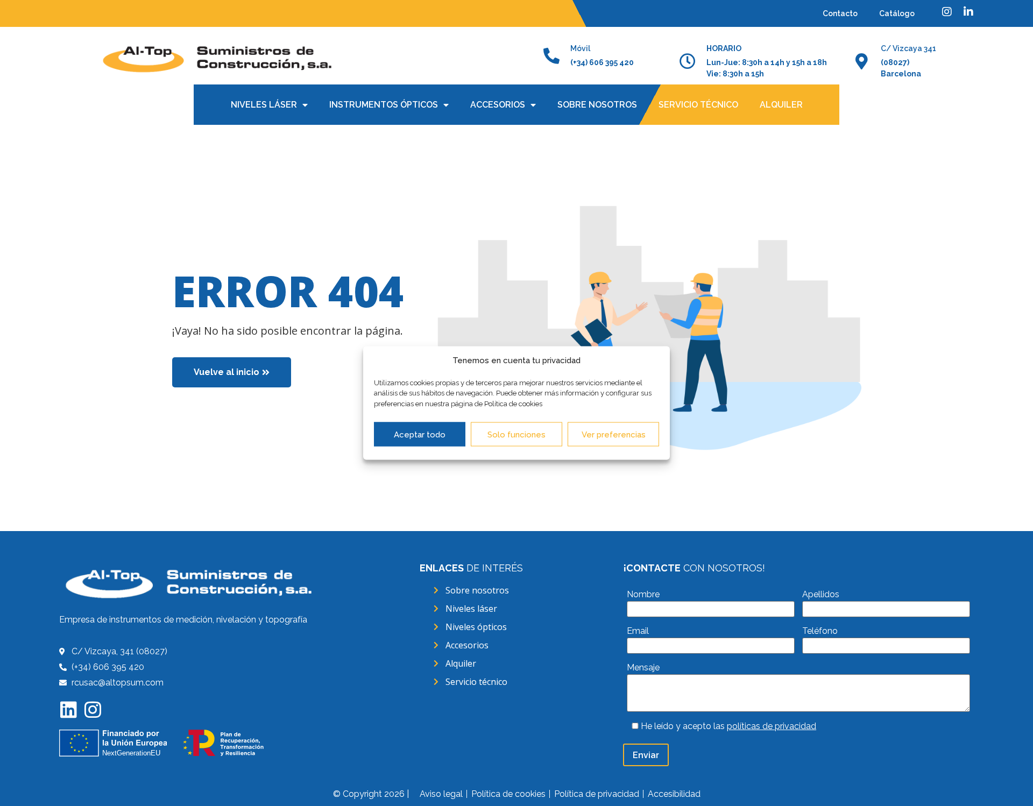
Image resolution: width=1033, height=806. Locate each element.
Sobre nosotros (597, 105)
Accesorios (497, 105)
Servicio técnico (698, 105)
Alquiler (781, 105)
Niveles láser (264, 105)
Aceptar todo (419, 434)
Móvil (580, 48)
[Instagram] (92, 709)
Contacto (840, 13)
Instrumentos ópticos (383, 105)
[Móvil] (551, 56)
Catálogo (897, 13)
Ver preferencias (614, 434)
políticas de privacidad (771, 726)
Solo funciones (516, 434)
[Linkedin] (68, 709)
